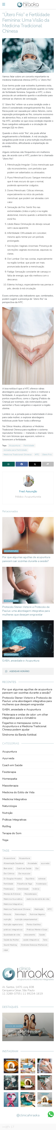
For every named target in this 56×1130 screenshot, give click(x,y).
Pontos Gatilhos (34, 924)
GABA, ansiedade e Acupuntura (20, 660)
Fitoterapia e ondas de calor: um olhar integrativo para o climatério (25, 716)
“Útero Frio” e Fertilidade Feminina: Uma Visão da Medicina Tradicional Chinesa (25, 1029)
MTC (37, 454)
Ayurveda (8, 758)
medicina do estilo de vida (38, 899)
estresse (42, 879)
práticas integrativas (13, 930)
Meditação (38, 909)
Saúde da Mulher (11, 940)
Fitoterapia (8, 889)
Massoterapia (10, 785)
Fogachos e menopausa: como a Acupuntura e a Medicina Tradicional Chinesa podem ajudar (24, 726)
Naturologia (9, 806)
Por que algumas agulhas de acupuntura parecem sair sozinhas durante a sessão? (26, 559)
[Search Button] (52, 4)
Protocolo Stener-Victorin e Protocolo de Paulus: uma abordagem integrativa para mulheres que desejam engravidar (26, 610)
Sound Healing (10, 945)
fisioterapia (41, 884)
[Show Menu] (3, 4)
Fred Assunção (28, 491)
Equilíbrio (30, 879)
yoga (6, 950)
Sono (45, 940)
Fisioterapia (9, 772)
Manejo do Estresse (12, 894)
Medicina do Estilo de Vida (18, 792)
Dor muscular (24, 874)
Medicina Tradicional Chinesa (18, 454)
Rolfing (6, 826)
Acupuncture (9, 858)
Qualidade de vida (12, 935)
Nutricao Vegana (37, 914)
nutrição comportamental (26, 919)
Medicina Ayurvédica (13, 899)
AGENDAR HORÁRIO (19, 671)
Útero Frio (47, 454)
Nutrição (7, 813)
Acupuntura (14, 445)
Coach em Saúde (12, 765)
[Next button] (48, 1026)
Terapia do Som (11, 833)
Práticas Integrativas (14, 819)
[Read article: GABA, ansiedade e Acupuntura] (28, 638)
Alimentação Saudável (14, 863)
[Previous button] (7, 1026)
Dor (37, 868)
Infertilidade (23, 889)
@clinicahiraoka (28, 1115)
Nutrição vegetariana (13, 924)
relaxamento (29, 935)
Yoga (5, 840)
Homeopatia (9, 779)
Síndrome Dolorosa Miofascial (34, 945)
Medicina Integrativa (14, 799)
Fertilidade (29, 445)
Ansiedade (32, 863)
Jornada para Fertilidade (15, 450)
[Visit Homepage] (28, 4)
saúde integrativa (31, 940)
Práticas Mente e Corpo (37, 930)
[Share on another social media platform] (48, 464)
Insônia (36, 889)
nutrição (7, 919)
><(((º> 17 (8, 1127)
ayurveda (45, 863)
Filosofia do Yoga (24, 884)
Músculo (7, 914)
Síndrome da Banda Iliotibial (19, 734)
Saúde (42, 935)
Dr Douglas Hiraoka (13, 879)
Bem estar (8, 868)
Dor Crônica (9, 874)
